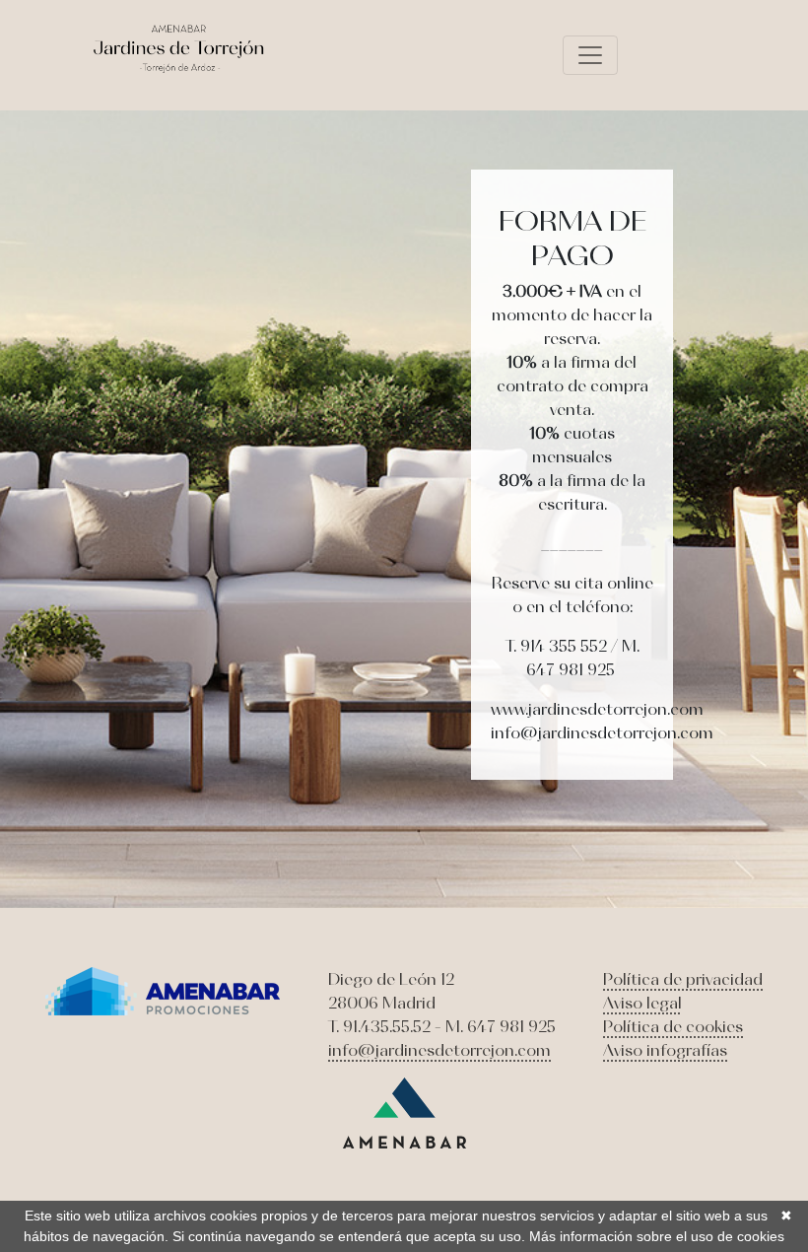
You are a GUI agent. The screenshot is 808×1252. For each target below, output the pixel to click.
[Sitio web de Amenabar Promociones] (163, 989)
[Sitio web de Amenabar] (404, 1111)
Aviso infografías (665, 1050)
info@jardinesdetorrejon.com (439, 1050)
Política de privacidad (683, 979)
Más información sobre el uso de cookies (656, 1236)
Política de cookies (673, 1026)
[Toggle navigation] (590, 55)
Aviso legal (642, 1002)
